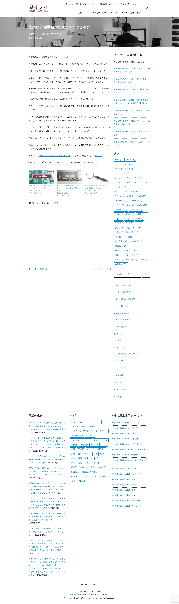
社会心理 (136, 241)
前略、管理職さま (123, 292)
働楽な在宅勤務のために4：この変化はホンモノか (132, 91)
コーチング (122, 173)
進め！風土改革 (37, 38)
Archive (125, 13)
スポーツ (119, 361)
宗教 (118, 219)
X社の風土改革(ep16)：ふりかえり (126, 506)
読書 (119, 259)
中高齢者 (121, 200)
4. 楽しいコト (98, 13)
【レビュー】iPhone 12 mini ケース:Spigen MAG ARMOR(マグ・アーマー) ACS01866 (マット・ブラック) (47, 459)
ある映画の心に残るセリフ (127, 354)
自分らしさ (122, 255)
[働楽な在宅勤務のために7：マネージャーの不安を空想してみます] (69, 177)
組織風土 (121, 246)
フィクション (140, 182)
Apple (130, 160)
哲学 (130, 214)
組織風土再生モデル (126, 250)
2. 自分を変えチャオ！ (129, 4)
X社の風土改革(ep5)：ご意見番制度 (127, 444)
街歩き (118, 382)
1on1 (119, 160)
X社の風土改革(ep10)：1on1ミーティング (129, 474)
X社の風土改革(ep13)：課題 (124, 490)
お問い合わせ (135, 13)
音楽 (143, 259)
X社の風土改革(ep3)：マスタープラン (128, 433)
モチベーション (124, 196)
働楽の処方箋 (121, 327)
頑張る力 (121, 264)
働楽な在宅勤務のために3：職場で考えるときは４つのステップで (132, 80)
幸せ (139, 219)
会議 (130, 205)
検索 (146, 274)
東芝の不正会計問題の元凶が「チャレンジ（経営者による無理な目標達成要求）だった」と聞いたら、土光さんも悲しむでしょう (47, 471)
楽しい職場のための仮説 (126, 299)
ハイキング (120, 368)
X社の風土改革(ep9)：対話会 (124, 469)
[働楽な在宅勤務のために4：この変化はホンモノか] (98, 177)
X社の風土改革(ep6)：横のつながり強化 (129, 449)
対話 (129, 219)
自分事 (137, 255)
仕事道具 (119, 340)
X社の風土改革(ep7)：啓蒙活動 (125, 455)
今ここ (119, 205)
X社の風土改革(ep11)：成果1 (124, 479)
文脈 (119, 232)
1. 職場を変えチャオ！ (107, 4)
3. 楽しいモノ (82, 13)
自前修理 (119, 375)
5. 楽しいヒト (114, 13)
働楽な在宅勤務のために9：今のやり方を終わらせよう (132, 143)
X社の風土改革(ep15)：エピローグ (126, 501)
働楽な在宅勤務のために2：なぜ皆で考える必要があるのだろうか (132, 70)
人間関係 (136, 200)
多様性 (142, 214)
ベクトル (121, 187)
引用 (119, 223)
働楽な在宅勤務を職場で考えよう (54, 155)
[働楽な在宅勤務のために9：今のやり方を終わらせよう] (41, 177)
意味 (131, 228)
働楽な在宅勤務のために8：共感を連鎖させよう (132, 133)
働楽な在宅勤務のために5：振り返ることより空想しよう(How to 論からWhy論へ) (132, 101)
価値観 (142, 205)
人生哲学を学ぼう (123, 320)
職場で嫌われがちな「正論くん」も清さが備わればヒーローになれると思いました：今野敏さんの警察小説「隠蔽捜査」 (47, 516)
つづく (98, 155)
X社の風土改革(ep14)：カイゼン (125, 495)
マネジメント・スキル (127, 191)
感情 (142, 228)
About (68, 4)
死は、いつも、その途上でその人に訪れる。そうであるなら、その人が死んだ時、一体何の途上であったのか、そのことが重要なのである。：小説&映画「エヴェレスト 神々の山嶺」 (47, 444)
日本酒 (120, 237)
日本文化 (132, 232)
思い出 (119, 228)
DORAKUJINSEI (77, 595)
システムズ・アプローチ (127, 178)
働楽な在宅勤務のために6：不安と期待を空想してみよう (132, 112)
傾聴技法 (136, 209)
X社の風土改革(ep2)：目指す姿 (125, 428)
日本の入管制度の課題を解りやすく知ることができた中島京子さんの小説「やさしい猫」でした (47, 531)
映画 (132, 237)
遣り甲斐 (131, 259)
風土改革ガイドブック (84, 4)
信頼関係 (121, 209)
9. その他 (118, 397)
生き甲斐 (121, 241)
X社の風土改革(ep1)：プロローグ (126, 423)
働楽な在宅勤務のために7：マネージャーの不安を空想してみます (69, 188)
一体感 (141, 196)
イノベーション (124, 164)
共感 (119, 214)
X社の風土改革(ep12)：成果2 (124, 485)
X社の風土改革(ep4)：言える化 (125, 439)
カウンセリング (124, 169)
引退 (129, 223)
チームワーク (122, 182)
